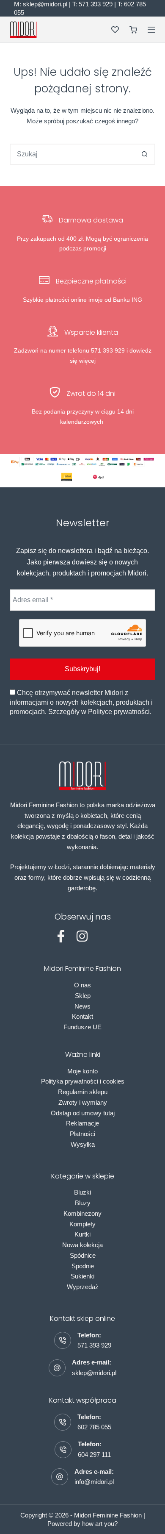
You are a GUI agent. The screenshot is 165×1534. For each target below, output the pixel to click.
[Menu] (151, 29)
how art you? (100, 1523)
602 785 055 (94, 1427)
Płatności (82, 1133)
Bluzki (82, 1192)
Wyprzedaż (83, 1286)
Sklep (83, 995)
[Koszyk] (133, 29)
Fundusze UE (82, 1027)
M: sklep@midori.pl (40, 4)
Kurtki (82, 1234)
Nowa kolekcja (82, 1244)
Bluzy (83, 1202)
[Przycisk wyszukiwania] (144, 154)
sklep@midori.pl (94, 1372)
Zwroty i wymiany (82, 1102)
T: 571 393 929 (92, 4)
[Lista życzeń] (115, 29)
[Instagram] (82, 936)
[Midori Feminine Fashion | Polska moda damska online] (23, 29)
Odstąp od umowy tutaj (83, 1113)
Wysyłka (83, 1144)
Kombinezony (82, 1213)
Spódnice (83, 1255)
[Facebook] (61, 936)
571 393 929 (94, 1345)
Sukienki (82, 1276)
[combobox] (73, 154)
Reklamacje (82, 1123)
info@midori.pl (94, 1481)
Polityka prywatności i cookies (82, 1081)
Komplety (82, 1224)
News (82, 1006)
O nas (82, 985)
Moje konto (82, 1071)
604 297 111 (94, 1454)
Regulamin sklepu (82, 1091)
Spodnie (83, 1266)
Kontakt (82, 1016)
